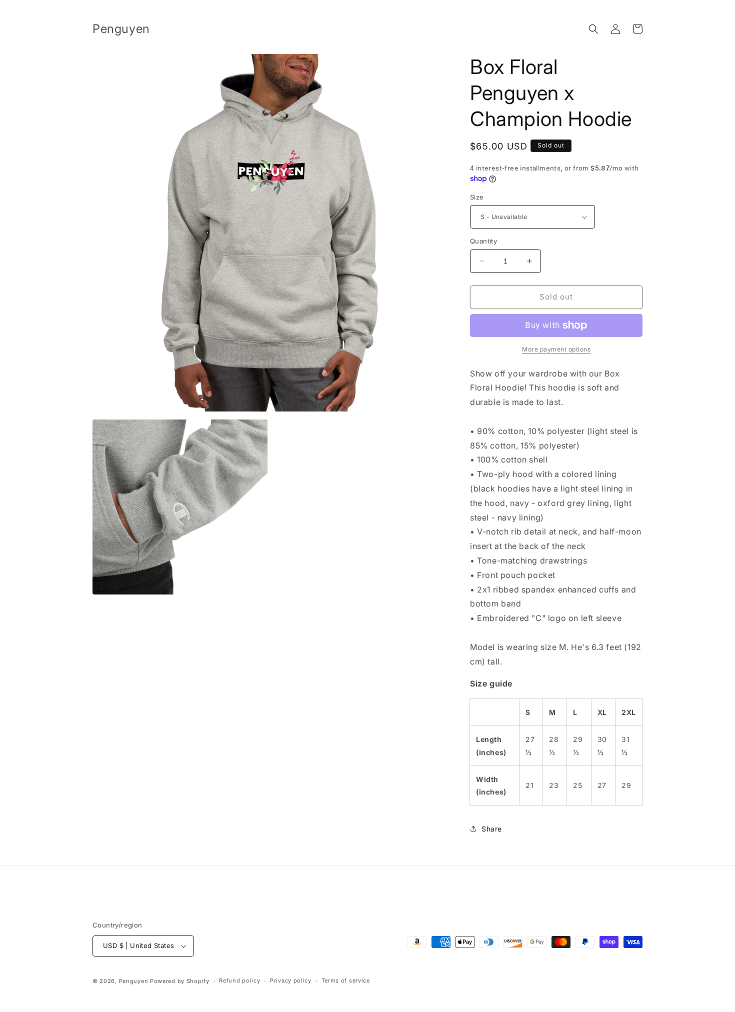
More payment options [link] (556, 349)
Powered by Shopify (180, 981)
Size (477, 197)
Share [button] (492, 828)
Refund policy (239, 980)
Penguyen (133, 981)
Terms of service (346, 980)
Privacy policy (291, 980)
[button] (593, 29)
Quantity (483, 241)
